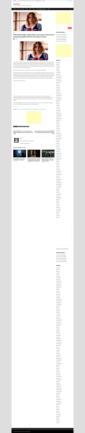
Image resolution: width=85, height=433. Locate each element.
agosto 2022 (58, 139)
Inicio (18, 0)
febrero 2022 (58, 149)
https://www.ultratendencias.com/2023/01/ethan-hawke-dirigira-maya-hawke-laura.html (31, 109)
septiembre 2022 (59, 138)
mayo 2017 (58, 204)
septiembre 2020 (59, 174)
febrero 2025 (58, 90)
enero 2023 (58, 131)
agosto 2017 (58, 199)
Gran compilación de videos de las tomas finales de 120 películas (19, 159)
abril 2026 (57, 69)
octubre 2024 (58, 97)
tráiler (28, 126)
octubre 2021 (58, 156)
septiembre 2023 (59, 118)
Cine (20, 0)
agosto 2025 (58, 82)
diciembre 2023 (58, 113)
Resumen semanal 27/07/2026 (61, 41)
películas (24, 126)
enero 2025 (58, 92)
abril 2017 (57, 205)
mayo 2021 (58, 164)
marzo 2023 (58, 128)
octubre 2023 (58, 116)
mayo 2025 (58, 87)
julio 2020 (57, 176)
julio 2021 (57, 161)
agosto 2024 (58, 100)
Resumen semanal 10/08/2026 (61, 37)
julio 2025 (57, 84)
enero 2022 (58, 151)
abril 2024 (57, 107)
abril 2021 (57, 166)
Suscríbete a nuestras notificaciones (62, 248)
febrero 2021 (58, 169)
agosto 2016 (58, 210)
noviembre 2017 (58, 194)
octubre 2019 (58, 181)
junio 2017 (58, 202)
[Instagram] (71, 0)
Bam (30, 431)
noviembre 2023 (58, 115)
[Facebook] (69, 0)
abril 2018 (57, 191)
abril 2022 (57, 146)
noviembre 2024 (58, 95)
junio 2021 (58, 163)
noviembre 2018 (58, 186)
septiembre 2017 (59, 197)
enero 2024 (58, 112)
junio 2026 (58, 65)
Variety (16, 106)
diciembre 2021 (58, 153)
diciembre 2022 (58, 133)
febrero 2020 (58, 177)
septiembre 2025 (59, 80)
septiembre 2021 (59, 158)
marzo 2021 (58, 167)
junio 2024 (58, 103)
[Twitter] (70, 0)
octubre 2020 (58, 172)
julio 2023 (57, 121)
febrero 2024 (58, 110)
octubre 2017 (58, 195)
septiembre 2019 (59, 182)
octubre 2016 (58, 209)
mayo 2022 (58, 144)
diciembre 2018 (58, 184)
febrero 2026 (58, 72)
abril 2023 (57, 126)
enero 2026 (58, 74)
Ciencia (44, 0)
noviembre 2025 (58, 77)
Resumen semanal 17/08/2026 (61, 36)
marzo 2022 (58, 148)
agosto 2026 (58, 62)
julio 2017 (57, 200)
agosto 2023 (58, 120)
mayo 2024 (58, 105)
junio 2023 (58, 123)
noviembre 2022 (58, 135)
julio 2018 (57, 189)
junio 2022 (58, 143)
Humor (33, 0)
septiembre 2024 (59, 98)
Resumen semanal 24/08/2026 (61, 34)
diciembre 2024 (58, 93)
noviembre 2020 (58, 171)
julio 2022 (57, 141)
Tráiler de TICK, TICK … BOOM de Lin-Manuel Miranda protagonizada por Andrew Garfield (48, 160)
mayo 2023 (58, 125)
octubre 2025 (58, 79)
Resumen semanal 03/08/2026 (61, 39)
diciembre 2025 (58, 75)
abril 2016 (57, 217)
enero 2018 (58, 192)
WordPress (27, 431)
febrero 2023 (58, 130)
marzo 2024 (58, 108)
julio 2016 (57, 212)
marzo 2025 (58, 88)
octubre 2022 (58, 136)
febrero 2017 (58, 207)
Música (27, 0)
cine (18, 126)
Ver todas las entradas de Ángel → (25, 143)
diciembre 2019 (58, 179)
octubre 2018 (58, 187)
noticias (21, 126)
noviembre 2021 (58, 154)
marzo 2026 (58, 70)
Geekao (16, 4)
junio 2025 (58, 85)
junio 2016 (58, 214)
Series (30, 0)
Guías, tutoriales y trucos (38, 0)
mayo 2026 (58, 67)
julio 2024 (57, 102)
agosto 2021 (58, 159)
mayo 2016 (58, 215)
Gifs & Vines (24, 0)
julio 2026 (57, 64)
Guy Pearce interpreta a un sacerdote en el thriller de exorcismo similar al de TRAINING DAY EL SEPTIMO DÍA (33, 160)
